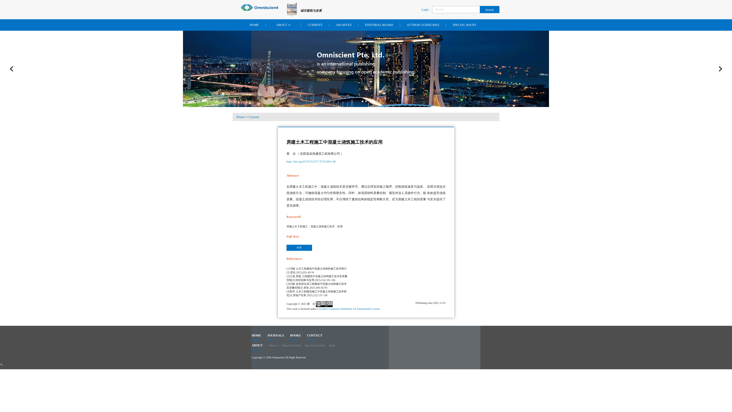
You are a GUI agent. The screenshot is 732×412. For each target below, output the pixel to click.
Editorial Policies (291, 345)
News (332, 345)
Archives (344, 25)
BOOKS (295, 335)
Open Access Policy (315, 345)
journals (275, 335)
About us (274, 345)
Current (315, 25)
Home (254, 25)
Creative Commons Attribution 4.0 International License (349, 308)
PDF (299, 247)
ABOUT (257, 345)
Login (425, 9)
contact (314, 335)
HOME (256, 335)
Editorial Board (379, 25)
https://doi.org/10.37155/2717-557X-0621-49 (311, 161)
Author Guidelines (423, 25)
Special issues (464, 25)
